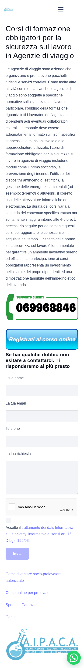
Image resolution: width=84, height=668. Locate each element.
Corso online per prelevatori (29, 593)
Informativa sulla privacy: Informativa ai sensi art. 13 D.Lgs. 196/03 (39, 534)
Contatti (12, 617)
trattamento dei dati (37, 527)
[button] (60, 9)
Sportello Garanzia (21, 605)
